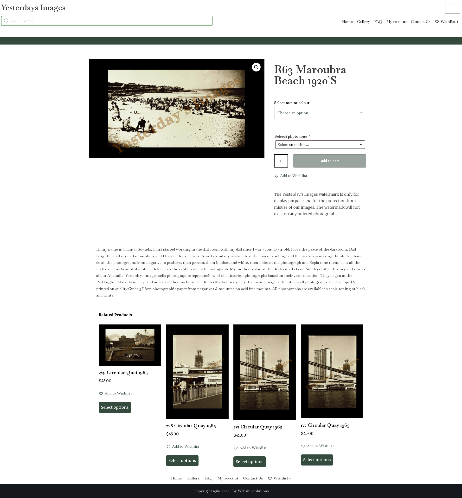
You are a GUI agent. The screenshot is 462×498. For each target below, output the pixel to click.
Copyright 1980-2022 (211, 490)
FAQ (378, 21)
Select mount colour (292, 102)
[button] (256, 67)
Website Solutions (253, 490)
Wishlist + (450, 21)
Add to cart (330, 160)
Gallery (363, 21)
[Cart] (452, 9)
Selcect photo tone (292, 136)
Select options (115, 407)
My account (396, 21)
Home (347, 21)
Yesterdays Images (33, 7)
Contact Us (420, 21)
